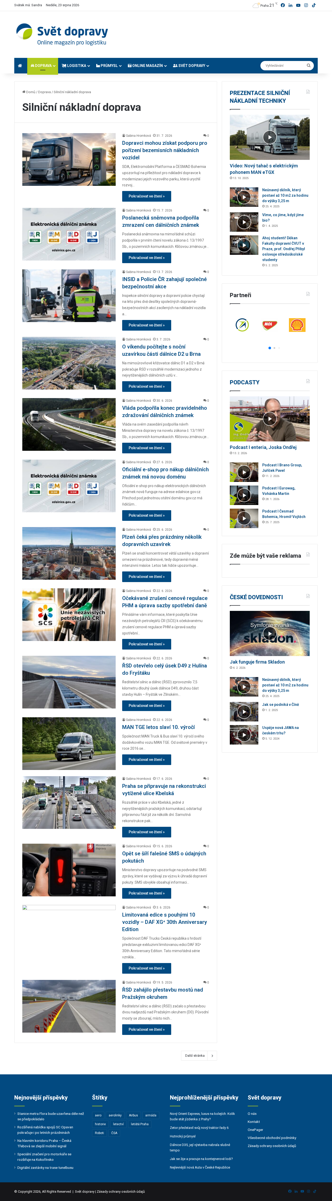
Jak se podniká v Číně (280, 704)
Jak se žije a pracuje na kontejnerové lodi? (201, 1159)
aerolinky (115, 1115)
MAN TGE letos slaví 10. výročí (158, 727)
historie (100, 1124)
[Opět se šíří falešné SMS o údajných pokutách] (69, 870)
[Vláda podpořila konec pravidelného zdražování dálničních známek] (69, 424)
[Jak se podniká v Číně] (244, 711)
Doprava (43, 66)
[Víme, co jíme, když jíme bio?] (244, 222)
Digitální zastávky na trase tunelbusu (45, 1167)
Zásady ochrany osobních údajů (272, 1146)
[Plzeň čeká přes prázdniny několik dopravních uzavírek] (69, 553)
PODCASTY (244, 382)
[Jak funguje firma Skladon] (270, 633)
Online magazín (147, 66)
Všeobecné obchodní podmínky (272, 1138)
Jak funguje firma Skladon (257, 662)
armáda (150, 1115)
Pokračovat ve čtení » (147, 196)
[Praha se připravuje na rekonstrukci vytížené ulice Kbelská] (69, 802)
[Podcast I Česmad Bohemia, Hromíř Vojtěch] (244, 518)
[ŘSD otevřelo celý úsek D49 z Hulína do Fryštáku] (69, 682)
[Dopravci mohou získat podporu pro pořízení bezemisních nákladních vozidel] (69, 159)
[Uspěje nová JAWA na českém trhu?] (244, 735)
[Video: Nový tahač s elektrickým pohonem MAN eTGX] (270, 137)
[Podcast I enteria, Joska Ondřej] (270, 418)
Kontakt (254, 1122)
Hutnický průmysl (183, 1136)
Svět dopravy (191, 66)
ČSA (114, 1133)
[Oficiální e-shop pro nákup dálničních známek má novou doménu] (69, 486)
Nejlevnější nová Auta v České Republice (200, 1167)
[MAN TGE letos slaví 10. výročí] (69, 743)
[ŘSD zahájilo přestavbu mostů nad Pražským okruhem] (69, 1006)
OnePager (255, 1130)
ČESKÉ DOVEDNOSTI (256, 597)
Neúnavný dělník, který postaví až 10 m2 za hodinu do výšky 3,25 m (285, 195)
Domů (30, 92)
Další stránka (195, 1055)
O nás (252, 1113)
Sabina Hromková (138, 136)
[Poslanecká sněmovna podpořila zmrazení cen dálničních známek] (69, 234)
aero (98, 1115)
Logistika (76, 66)
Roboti (99, 1133)
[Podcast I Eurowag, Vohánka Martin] (244, 495)
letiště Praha (140, 1124)
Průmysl (109, 66)
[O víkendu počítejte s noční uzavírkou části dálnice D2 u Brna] (69, 363)
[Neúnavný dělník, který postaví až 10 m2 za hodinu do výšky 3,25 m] (244, 197)
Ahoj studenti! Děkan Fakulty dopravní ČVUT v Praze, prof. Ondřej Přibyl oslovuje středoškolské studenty (283, 249)
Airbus (133, 1115)
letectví (118, 1124)
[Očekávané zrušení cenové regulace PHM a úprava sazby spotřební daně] (69, 614)
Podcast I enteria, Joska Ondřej (263, 447)
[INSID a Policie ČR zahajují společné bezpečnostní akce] (69, 295)
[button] (265, 348)
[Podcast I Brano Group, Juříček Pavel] (244, 472)
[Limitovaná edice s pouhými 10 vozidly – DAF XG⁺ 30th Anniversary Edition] (69, 931)
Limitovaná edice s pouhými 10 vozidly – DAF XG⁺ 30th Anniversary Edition (164, 922)
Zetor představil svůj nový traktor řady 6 (199, 1128)
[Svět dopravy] (62, 34)
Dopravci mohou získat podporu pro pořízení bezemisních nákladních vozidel (164, 150)
